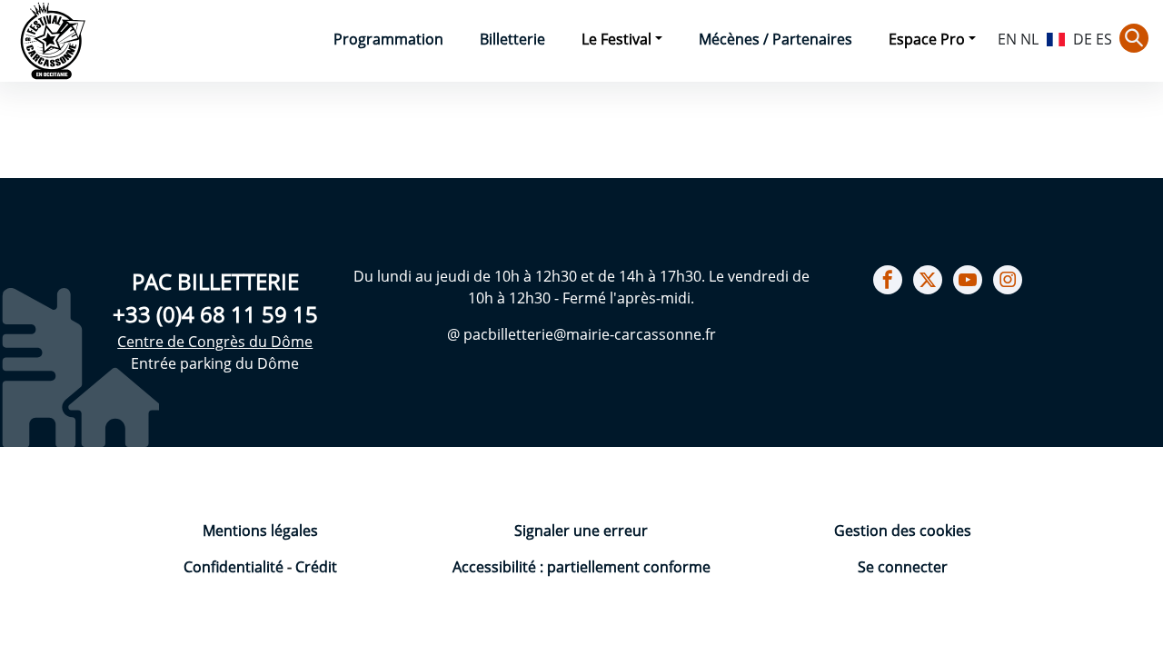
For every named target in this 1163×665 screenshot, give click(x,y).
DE (1082, 39)
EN (1007, 39)
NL (1029, 39)
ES (1104, 39)
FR (1055, 37)
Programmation (388, 39)
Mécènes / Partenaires (775, 39)
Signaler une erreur (581, 531)
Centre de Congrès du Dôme (215, 342)
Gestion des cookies (902, 531)
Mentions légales (260, 531)
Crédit (316, 567)
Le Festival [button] (616, 39)
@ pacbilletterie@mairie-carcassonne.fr (581, 334)
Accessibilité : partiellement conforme (581, 567)
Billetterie (512, 39)
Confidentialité (235, 567)
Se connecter (903, 567)
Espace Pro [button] (927, 39)
